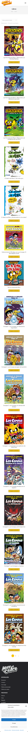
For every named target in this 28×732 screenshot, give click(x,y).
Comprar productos (14, 62)
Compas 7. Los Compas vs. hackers (14, 566)
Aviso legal (3, 684)
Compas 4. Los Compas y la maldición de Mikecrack (14, 446)
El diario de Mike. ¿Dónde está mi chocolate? (14, 217)
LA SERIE (3, 702)
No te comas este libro (14, 287)
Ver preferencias (14, 726)
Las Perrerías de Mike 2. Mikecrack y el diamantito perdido (14, 98)
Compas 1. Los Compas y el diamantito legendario (14, 327)
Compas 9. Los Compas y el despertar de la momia (14, 646)
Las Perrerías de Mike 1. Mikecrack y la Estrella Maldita (14, 58)
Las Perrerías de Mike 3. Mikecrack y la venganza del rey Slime (14, 138)
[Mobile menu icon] (25, 3)
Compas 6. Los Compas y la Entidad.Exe (14, 527)
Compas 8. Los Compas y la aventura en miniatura (14, 605)
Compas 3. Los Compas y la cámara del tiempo (14, 406)
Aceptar (14, 719)
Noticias (3, 695)
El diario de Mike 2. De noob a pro (14, 178)
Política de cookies (5, 689)
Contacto (3, 682)
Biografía (3, 700)
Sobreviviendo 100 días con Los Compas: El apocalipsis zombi (14, 252)
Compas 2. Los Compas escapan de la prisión (14, 367)
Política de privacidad (5, 687)
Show (2, 697)
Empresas (3, 680)
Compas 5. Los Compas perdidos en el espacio (14, 487)
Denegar (14, 723)
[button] (26, 706)
